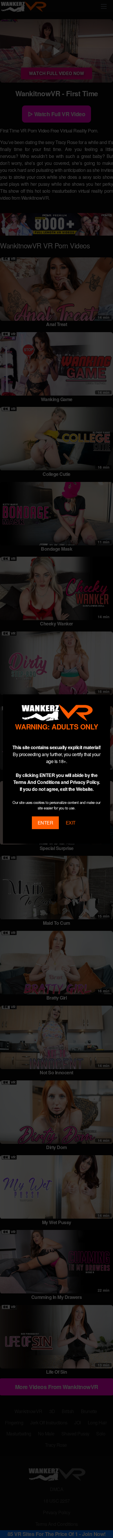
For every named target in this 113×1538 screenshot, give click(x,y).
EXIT (71, 822)
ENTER (45, 822)
